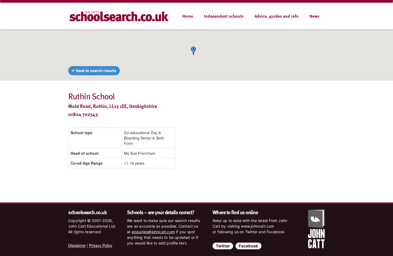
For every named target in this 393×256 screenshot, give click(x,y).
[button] (193, 51)
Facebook (248, 246)
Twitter (223, 246)
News (314, 16)
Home (187, 16)
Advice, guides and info (277, 16)
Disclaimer (77, 245)
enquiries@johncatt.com (153, 231)
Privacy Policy (100, 245)
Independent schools (224, 16)
